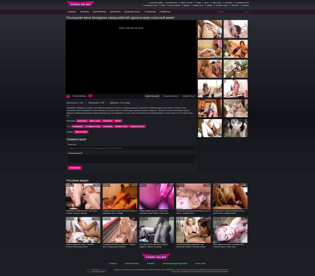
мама (199, 3)
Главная (80, 4)
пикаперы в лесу (151, 5)
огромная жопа (243, 3)
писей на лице (222, 5)
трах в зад (217, 3)
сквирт (209, 5)
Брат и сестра (187, 3)
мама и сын (198, 5)
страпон (245, 5)
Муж (163, 5)
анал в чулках (174, 5)
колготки (235, 5)
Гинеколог (229, 3)
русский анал (172, 3)
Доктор (187, 5)
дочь (207, 3)
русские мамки (157, 3)
